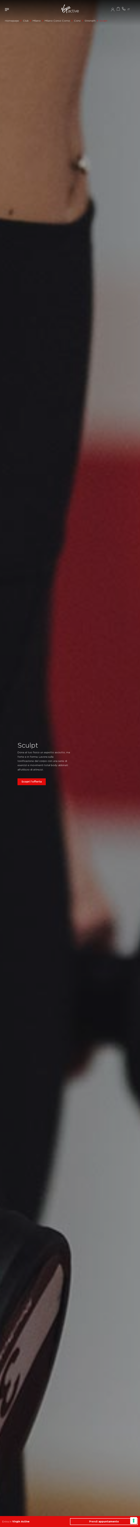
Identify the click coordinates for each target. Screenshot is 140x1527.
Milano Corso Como (57, 20)
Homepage (12, 20)
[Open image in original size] (70, 9)
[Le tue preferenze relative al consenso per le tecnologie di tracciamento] (133, 1520)
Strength (90, 20)
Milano (37, 20)
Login (112, 9)
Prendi (104, 1521)
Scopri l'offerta (32, 781)
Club (26, 20)
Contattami (123, 8)
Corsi (77, 20)
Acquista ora (118, 8)
